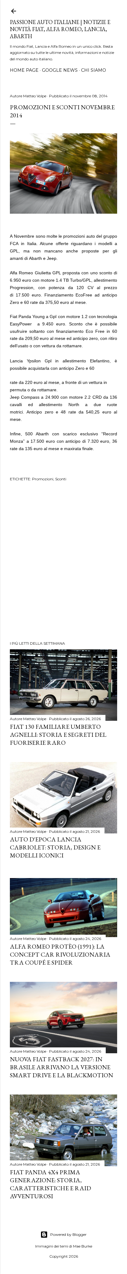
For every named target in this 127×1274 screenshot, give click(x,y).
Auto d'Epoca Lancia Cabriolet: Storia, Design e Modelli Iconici (55, 847)
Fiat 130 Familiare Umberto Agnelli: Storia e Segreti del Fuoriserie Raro (58, 735)
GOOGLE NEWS (60, 70)
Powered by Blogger (68, 1234)
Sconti (60, 479)
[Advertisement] (63, 562)
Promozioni (42, 479)
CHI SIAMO (93, 70)
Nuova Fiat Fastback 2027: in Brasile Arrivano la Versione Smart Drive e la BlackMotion (61, 1067)
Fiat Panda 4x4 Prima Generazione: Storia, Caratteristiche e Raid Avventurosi (50, 1184)
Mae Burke (82, 1246)
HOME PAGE (24, 70)
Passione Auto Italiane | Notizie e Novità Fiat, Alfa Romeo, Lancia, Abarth (60, 29)
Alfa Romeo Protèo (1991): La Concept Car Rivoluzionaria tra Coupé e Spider (60, 954)
